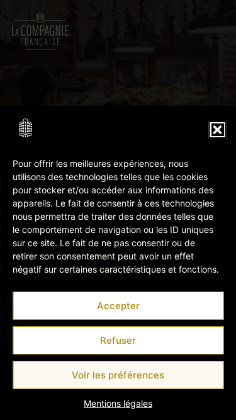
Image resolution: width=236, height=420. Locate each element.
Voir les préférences (118, 375)
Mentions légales (118, 403)
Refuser (118, 340)
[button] (217, 129)
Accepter (118, 306)
